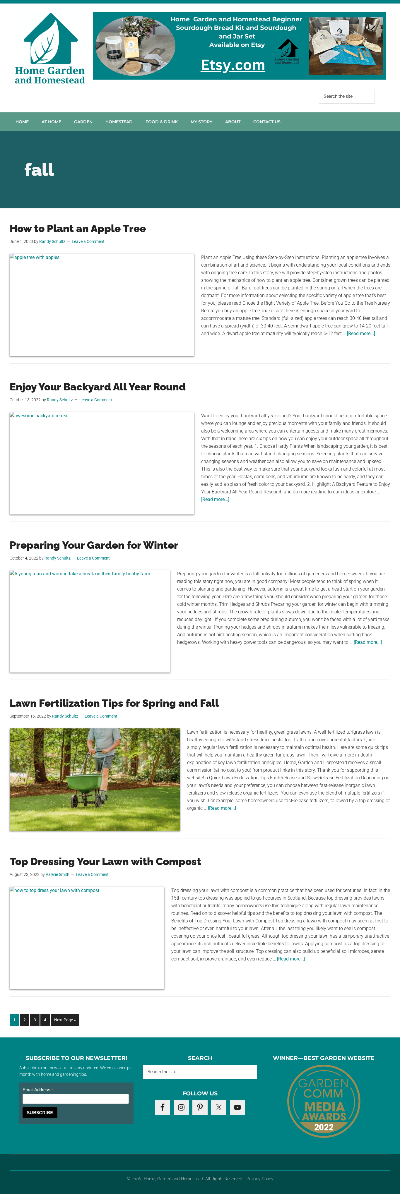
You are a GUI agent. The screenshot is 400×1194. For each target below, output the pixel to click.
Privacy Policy (260, 1178)
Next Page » (65, 1021)
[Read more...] (361, 333)
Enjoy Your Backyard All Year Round (98, 387)
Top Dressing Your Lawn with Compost (105, 861)
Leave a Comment (88, 241)
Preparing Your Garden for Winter (94, 545)
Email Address (38, 1090)
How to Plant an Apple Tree (78, 228)
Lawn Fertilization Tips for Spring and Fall (114, 703)
